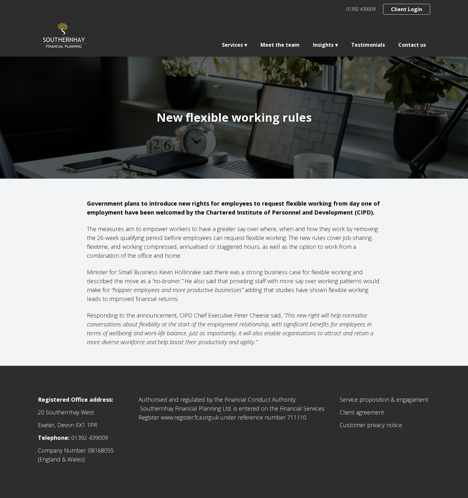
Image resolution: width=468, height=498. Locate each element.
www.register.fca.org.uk (190, 417)
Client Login (406, 9)
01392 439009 (360, 9)
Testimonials (368, 44)
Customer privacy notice (371, 425)
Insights (323, 44)
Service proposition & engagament (384, 399)
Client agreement (362, 412)
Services (232, 44)
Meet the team (280, 44)
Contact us (412, 44)
